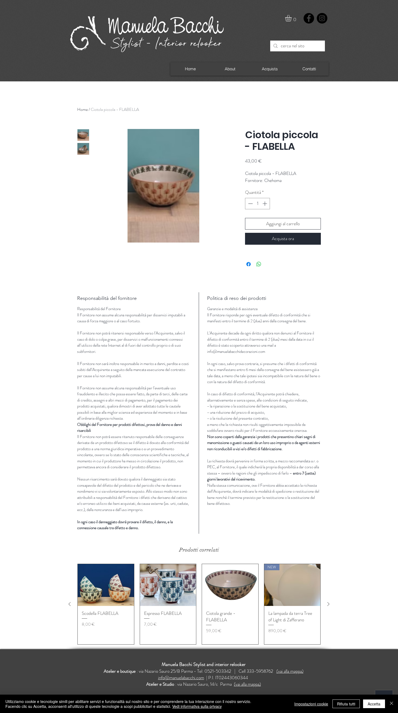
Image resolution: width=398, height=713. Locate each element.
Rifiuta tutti (346, 704)
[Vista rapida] (106, 585)
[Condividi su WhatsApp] (259, 264)
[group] (199, 604)
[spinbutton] (257, 203)
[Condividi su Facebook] (248, 264)
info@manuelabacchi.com (181, 677)
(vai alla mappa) (290, 671)
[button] (292, 18)
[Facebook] (309, 18)
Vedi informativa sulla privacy (197, 706)
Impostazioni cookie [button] (311, 704)
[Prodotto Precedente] (69, 604)
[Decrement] (250, 203)
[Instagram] (322, 18)
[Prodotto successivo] (328, 604)
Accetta (374, 704)
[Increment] (265, 203)
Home (82, 109)
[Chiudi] (391, 704)
